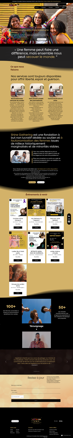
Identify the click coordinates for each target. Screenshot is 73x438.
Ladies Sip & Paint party (18, 252)
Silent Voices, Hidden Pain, (47, 1)
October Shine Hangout (18, 219)
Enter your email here (16, 385)
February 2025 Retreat (55, 219)
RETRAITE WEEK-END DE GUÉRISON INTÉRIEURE (36, 252)
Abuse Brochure (57, 1)
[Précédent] (5, 362)
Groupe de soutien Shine (18, 285)
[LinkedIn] (69, 216)
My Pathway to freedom (36, 219)
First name (13, 390)
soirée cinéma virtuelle (55, 252)
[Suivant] (67, 362)
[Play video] (36, 339)
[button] (51, 7)
